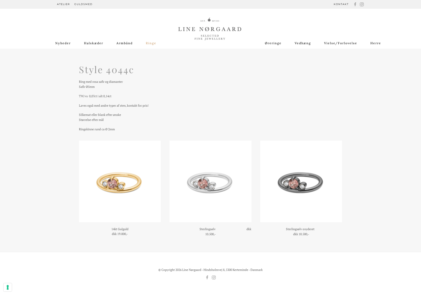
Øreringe (273, 43)
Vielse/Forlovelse (340, 43)
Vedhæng (303, 43)
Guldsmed (83, 4)
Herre (375, 43)
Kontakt (341, 4)
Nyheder (63, 43)
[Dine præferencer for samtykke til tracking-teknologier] (8, 287)
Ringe (151, 43)
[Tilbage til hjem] (210, 26)
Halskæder (93, 43)
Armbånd (124, 43)
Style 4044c (106, 69)
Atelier (63, 4)
